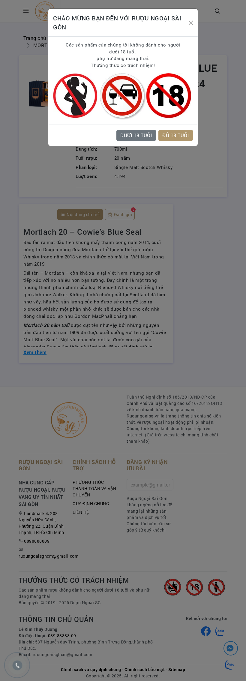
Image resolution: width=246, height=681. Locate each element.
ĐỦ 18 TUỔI (175, 135)
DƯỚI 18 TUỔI (136, 135)
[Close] (190, 22)
